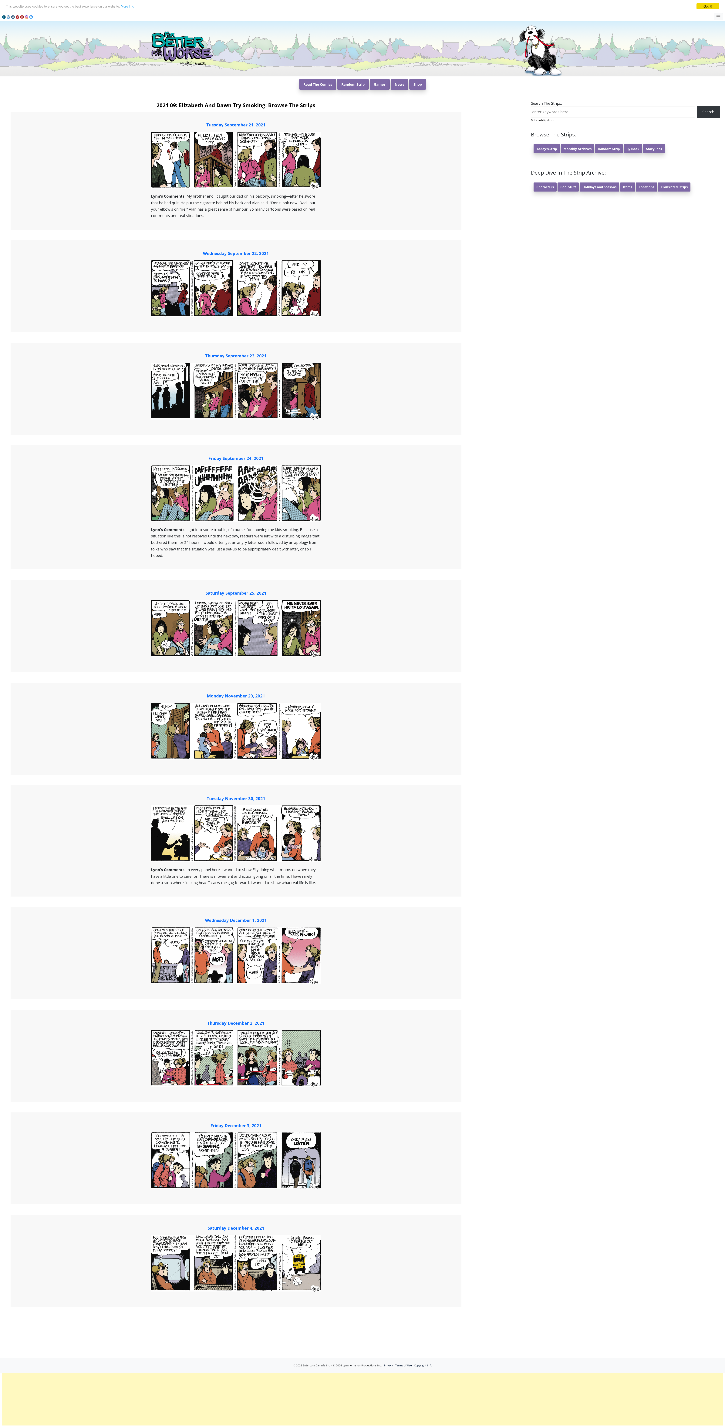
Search (708, 111)
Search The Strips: (546, 103)
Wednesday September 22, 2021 (236, 253)
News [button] (399, 84)
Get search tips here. (542, 120)
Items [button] (627, 187)
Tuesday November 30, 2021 (236, 798)
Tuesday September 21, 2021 (236, 125)
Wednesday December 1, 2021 (236, 920)
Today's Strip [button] (546, 149)
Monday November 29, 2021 (236, 696)
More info (127, 6)
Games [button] (380, 84)
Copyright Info (423, 1365)
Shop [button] (417, 84)
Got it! (707, 6)
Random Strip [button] (353, 84)
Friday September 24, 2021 (236, 458)
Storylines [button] (654, 149)
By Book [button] (632, 149)
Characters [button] (545, 187)
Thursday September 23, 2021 (236, 356)
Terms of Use (403, 1365)
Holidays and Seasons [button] (599, 187)
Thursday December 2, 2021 (236, 1023)
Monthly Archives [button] (578, 149)
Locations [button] (646, 187)
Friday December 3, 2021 (236, 1125)
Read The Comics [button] (317, 84)
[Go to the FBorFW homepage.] (181, 48)
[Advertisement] (362, 1399)
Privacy (388, 1365)
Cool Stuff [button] (568, 187)
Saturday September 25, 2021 (236, 593)
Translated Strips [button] (674, 187)
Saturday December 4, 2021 (236, 1228)
